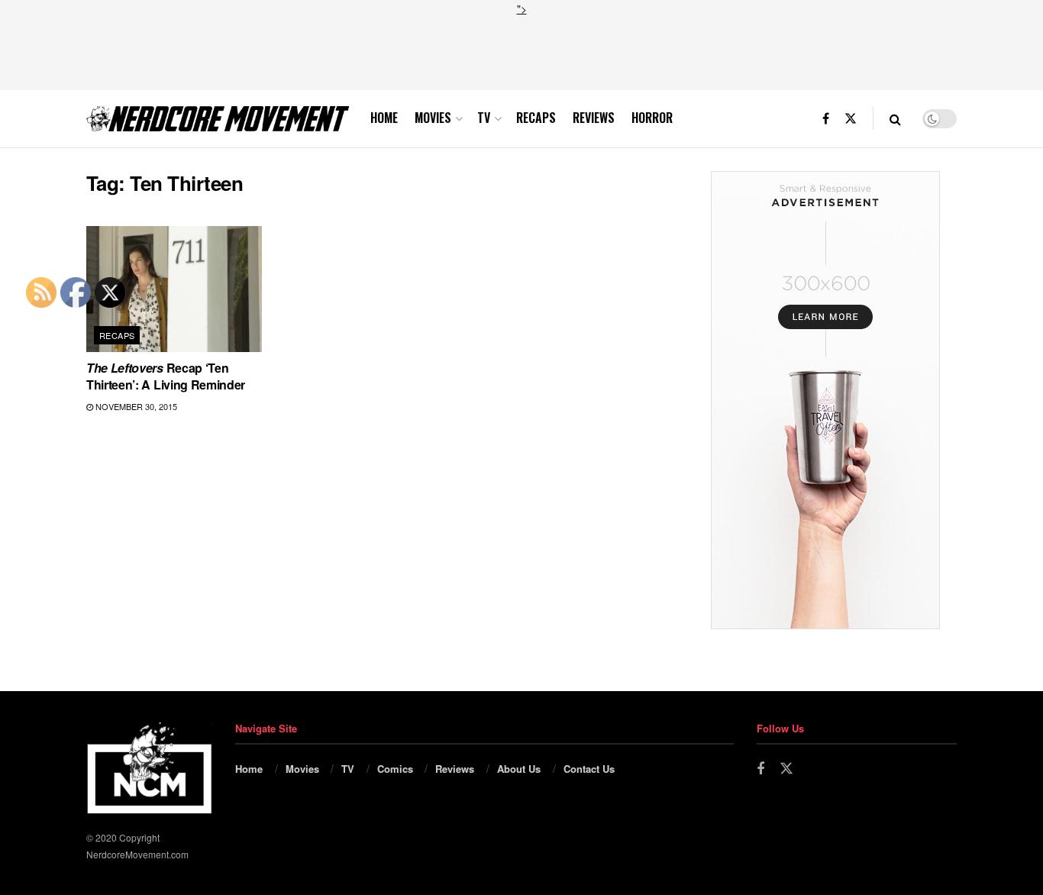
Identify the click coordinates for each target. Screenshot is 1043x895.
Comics (395, 768)
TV (483, 117)
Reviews (594, 117)
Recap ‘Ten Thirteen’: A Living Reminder (165, 376)
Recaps (536, 117)
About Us (519, 768)
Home (384, 117)
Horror (652, 117)
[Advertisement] (521, 51)
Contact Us (589, 768)
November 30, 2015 (135, 406)
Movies (433, 117)
